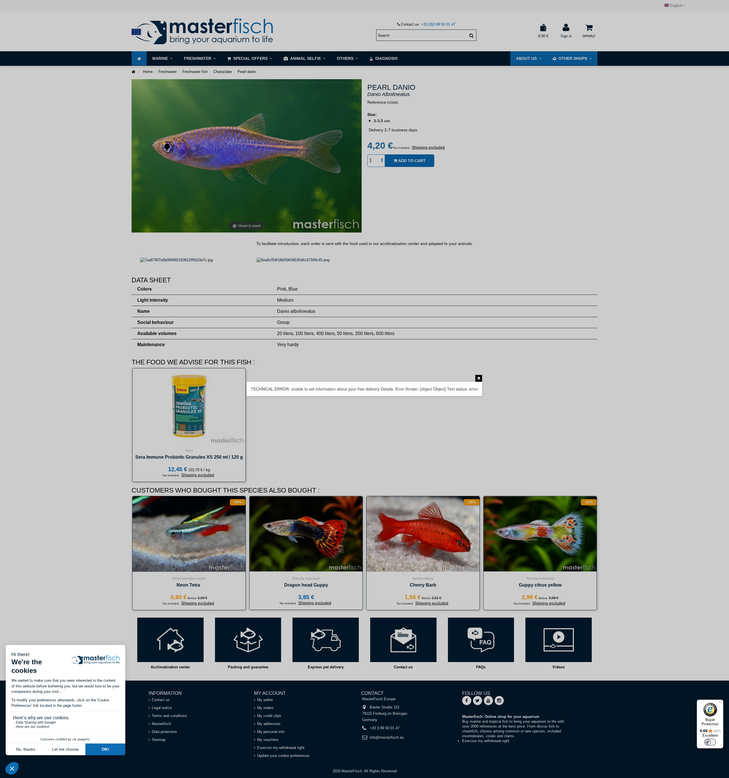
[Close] (478, 378)
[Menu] (719, 703)
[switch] (710, 742)
